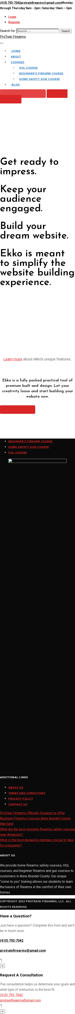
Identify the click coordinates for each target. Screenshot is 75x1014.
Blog (15, 84)
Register (14, 22)
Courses (17, 62)
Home (15, 51)
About (16, 56)
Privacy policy (20, 798)
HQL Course (28, 67)
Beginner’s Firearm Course (41, 73)
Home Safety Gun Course (39, 79)
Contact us (17, 804)
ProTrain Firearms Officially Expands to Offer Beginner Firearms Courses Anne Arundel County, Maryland (35, 818)
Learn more (13, 359)
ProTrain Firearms (13, 37)
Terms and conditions (26, 793)
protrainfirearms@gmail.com (41, 2)
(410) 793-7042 (10, 2)
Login (12, 16)
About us (15, 787)
